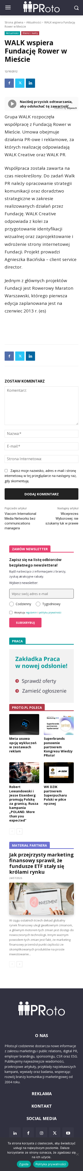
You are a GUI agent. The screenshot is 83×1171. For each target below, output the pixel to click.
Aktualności (33, 22)
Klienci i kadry (30, 33)
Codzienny (23, 604)
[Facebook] (9, 83)
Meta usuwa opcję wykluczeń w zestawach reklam (22, 744)
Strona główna (14, 22)
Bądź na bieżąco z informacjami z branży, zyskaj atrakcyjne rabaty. (37, 573)
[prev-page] (12, 831)
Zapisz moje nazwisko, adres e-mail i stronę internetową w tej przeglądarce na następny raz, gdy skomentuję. (41, 475)
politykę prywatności (50, 612)
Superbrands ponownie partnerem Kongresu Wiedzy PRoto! (58, 746)
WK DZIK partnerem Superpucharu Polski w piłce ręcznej (55, 795)
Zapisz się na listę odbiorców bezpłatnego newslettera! (35, 562)
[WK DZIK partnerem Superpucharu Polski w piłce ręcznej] (59, 772)
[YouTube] (68, 1133)
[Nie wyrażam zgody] (77, 1154)
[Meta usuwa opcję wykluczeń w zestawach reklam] (24, 724)
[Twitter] (19, 83)
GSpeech (72, 108)
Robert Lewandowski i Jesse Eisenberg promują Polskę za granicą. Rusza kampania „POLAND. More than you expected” (23, 803)
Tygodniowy (51, 604)
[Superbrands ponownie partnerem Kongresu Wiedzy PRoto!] (59, 724)
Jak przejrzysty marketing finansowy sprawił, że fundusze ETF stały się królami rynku (41, 863)
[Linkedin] (30, 83)
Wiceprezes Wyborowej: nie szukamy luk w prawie (61, 518)
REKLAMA (42, 1093)
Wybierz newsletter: (23, 583)
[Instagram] (41, 1133)
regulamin (31, 612)
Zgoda (23, 1164)
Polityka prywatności (51, 1164)
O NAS (41, 1035)
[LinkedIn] (15, 1133)
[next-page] (19, 831)
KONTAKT (41, 1106)
